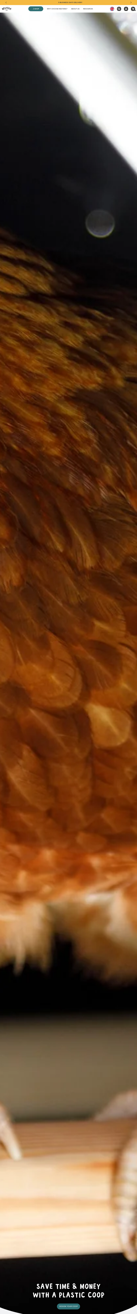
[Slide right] (131, 2)
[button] (119, 9)
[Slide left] (6, 2)
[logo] (6, 9)
